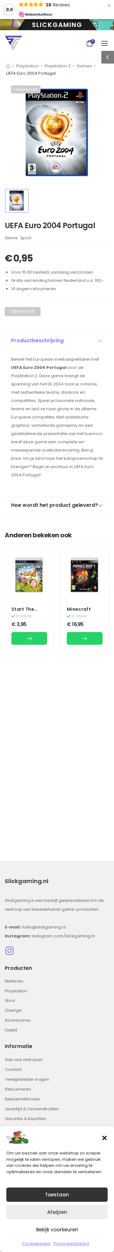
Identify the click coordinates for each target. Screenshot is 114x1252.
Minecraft (79, 609)
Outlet (11, 1030)
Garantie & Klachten (25, 1119)
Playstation (27, 66)
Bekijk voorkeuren (57, 1229)
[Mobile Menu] (105, 43)
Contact (13, 1069)
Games (84, 66)
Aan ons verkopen (24, 1060)
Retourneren (18, 1089)
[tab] (57, 340)
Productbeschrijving (37, 340)
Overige (13, 1010)
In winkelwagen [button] (29, 638)
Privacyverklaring (71, 1244)
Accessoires (17, 1020)
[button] (104, 1137)
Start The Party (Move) (27, 612)
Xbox (10, 1000)
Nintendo (14, 981)
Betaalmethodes (22, 1099)
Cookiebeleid (36, 1244)
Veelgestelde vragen (27, 1079)
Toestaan (57, 1194)
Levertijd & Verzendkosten (32, 1109)
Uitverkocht (25, 89)
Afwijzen (57, 1212)
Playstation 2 (58, 66)
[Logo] (13, 43)
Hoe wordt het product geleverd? (54, 505)
